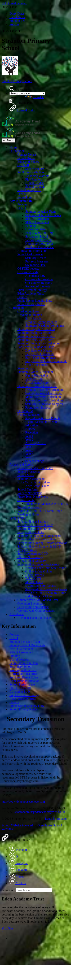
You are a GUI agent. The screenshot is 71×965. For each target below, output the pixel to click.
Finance (22, 297)
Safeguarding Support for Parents (38, 564)
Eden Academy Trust (30, 293)
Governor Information (39, 279)
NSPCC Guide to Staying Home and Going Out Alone (45, 594)
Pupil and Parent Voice (39, 247)
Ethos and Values (28, 161)
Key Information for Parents (42, 418)
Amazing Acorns (35, 443)
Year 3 (29, 446)
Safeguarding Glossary (31, 560)
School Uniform (27, 489)
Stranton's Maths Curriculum (35, 332)
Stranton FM (17, 20)
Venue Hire (24, 197)
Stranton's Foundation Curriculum (38, 343)
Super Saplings (34, 461)
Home (13, 147)
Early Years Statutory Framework (46, 361)
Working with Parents (38, 240)
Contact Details (26, 154)
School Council (35, 186)
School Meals (25, 475)
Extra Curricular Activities (33, 482)
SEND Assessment (37, 222)
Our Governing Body (38, 282)
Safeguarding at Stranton (32, 521)
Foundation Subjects (38, 407)
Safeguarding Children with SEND (39, 546)
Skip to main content (14, 3)
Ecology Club (34, 379)
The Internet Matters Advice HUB (46, 503)
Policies (14, 24)
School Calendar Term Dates (35, 468)
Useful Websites (35, 229)
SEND (21, 208)
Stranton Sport (26, 368)
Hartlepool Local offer (39, 243)
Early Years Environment (40, 357)
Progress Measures (37, 261)
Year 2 (29, 439)
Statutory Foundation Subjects (44, 404)
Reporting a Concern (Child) (35, 525)
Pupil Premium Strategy (32, 290)
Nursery (30, 429)
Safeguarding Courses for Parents (46, 589)
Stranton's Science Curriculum (36, 336)
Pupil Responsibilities (30, 172)
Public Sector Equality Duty (34, 300)
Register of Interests (37, 286)
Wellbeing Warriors (37, 176)
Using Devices (34, 575)
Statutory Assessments (31, 478)
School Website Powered (17, 825)
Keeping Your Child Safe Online (45, 567)
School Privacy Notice (31, 304)
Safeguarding (17, 518)
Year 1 (29, 436)
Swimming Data (35, 265)
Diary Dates (16, 13)
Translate (38, 97)
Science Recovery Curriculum (44, 400)
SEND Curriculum (37, 218)
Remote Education (28, 414)
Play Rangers (33, 179)
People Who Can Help (39, 233)
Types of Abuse (27, 550)
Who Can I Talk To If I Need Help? (39, 510)
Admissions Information (32, 250)
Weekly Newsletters (29, 493)
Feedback (23, 193)
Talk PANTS (33, 578)
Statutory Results (35, 258)
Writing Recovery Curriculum (43, 393)
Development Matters (38, 350)
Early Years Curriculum (39, 354)
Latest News (17, 17)
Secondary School (36, 236)
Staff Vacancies (34, 168)
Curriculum (16, 307)
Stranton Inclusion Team (40, 211)
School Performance (30, 254)
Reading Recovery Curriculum (44, 389)
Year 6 (29, 457)
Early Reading (34, 318)
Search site (8, 890)
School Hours (26, 158)
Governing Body (27, 272)
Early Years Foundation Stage (35, 347)
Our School (16, 151)
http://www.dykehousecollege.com (23, 801)
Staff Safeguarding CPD (32, 553)
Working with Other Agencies (36, 610)
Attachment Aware (37, 382)
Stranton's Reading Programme (44, 325)
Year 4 (29, 450)
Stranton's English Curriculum (36, 329)
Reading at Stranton (29, 315)
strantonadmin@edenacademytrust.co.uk (39, 812)
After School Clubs (37, 486)
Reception (31, 432)
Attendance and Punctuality (34, 617)
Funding (30, 225)
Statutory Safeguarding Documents (39, 535)
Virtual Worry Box (29, 190)
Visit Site (7, 928)
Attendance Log (35, 275)
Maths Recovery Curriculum (43, 396)
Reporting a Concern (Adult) (35, 528)
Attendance (16, 614)
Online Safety (26, 500)
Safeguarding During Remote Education (42, 543)
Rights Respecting (36, 375)
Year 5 (29, 453)
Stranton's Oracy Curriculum (35, 339)
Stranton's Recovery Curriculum (37, 386)
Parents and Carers (21, 464)
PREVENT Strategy (30, 557)
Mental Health (34, 582)
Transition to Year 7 (29, 507)
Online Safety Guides (38, 571)
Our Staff (23, 165)
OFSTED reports (28, 268)
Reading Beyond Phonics (41, 322)
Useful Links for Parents (40, 585)
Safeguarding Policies (30, 532)
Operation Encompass (31, 603)
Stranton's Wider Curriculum (35, 372)
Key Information (20, 201)
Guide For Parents (36, 364)
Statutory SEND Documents (43, 215)
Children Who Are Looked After (37, 600)
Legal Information (56, 818)
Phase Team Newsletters (32, 496)
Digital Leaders (34, 183)
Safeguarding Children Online (36, 539)
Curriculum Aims (28, 311)
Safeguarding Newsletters (33, 607)
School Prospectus (28, 471)
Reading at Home (28, 514)
